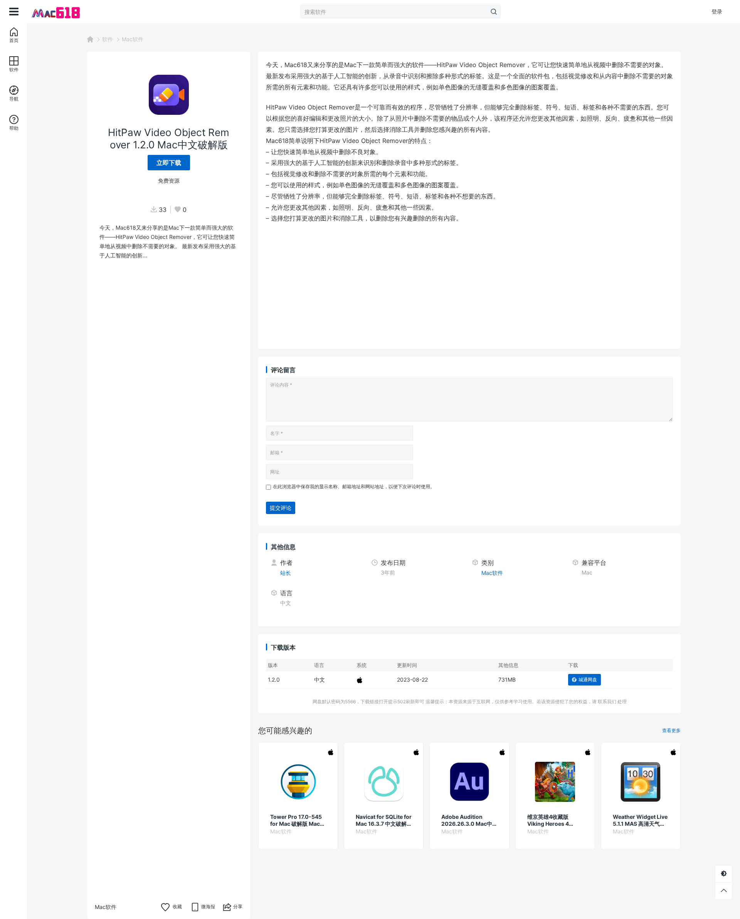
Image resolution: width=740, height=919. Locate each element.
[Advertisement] (469, 287)
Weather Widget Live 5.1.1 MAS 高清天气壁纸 (640, 820)
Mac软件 (132, 39)
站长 (285, 573)
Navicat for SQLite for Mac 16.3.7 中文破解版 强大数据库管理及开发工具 (384, 820)
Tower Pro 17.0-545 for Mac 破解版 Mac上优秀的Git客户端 (297, 820)
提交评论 (280, 507)
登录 (716, 11)
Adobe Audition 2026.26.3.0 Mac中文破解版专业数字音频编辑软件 (468, 820)
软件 (107, 39)
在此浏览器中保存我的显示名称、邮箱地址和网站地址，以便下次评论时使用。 (354, 486)
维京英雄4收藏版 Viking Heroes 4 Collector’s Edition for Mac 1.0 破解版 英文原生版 (553, 820)
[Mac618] (66, 11)
